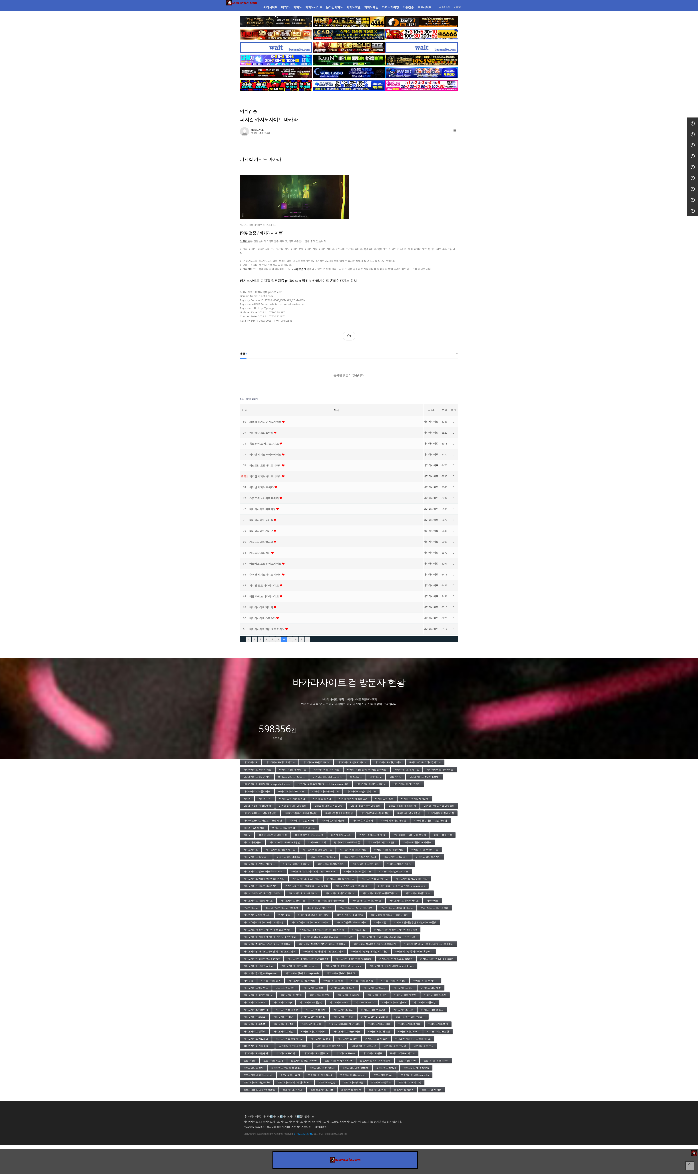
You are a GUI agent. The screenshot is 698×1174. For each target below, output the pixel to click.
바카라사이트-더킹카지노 (388, 762)
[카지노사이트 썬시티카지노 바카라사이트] (421, 60)
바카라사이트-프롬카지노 (257, 791)
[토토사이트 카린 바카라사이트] (349, 60)
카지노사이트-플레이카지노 (404, 900)
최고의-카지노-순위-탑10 (350, 915)
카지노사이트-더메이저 (425, 980)
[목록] (454, 130)
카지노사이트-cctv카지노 (353, 849)
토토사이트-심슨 (327, 1082)
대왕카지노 (376, 776)
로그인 (458, 7)
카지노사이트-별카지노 (293, 900)
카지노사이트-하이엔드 (256, 987)
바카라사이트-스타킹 (261, 432)
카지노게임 (371, 7)
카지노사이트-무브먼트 (373, 1009)
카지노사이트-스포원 (438, 1031)
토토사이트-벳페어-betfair (338, 1060)
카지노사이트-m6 (365, 1002)
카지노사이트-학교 (311, 1024)
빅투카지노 (432, 900)
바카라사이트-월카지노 (406, 769)
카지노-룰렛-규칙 (443, 835)
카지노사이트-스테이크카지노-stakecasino (313, 871)
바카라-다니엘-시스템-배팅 (328, 806)
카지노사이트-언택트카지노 (393, 871)
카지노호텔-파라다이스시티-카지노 (310, 922)
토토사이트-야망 (407, 1060)
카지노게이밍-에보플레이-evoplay (300, 966)
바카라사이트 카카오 (261, 531)
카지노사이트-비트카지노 (296, 864)
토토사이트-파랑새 (253, 1067)
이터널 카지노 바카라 (261, 487)
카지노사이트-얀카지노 (399, 864)
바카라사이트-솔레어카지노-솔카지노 (366, 769)
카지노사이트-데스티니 (343, 987)
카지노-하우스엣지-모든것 (381, 842)
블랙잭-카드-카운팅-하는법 (309, 835)
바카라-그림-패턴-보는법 (292, 798)
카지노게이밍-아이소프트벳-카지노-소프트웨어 (429, 944)
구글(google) (298, 269)
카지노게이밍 (390, 7)
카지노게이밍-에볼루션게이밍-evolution (395, 929)
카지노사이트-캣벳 (431, 987)
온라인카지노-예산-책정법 (434, 907)
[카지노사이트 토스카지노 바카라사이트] (349, 85)
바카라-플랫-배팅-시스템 (441, 813)
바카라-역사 (309, 827)
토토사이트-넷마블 (353, 1082)
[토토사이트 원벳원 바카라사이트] (421, 21)
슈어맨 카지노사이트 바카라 (265, 574)
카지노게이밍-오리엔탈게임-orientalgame (392, 966)
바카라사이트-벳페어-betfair (424, 776)
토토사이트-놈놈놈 (404, 1089)
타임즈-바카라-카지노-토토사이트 (413, 1038)
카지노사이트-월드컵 (425, 1002)
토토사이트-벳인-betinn (416, 1067)
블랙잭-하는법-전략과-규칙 (273, 835)
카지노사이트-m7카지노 (256, 856)
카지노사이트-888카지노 (290, 856)
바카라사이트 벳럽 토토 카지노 (267, 629)
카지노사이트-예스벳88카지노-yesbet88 (306, 886)
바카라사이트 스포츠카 (262, 618)
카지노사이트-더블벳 (311, 1002)
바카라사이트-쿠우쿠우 (364, 1046)
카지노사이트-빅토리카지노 (280, 849)
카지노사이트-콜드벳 (379, 1031)
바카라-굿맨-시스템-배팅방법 (439, 806)
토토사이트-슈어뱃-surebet (258, 1075)
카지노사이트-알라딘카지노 (258, 995)
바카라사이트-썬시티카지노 (352, 762)
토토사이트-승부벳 (290, 1075)
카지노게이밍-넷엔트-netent (259, 966)
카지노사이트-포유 (286, 987)
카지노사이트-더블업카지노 (258, 900)
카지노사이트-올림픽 (255, 1024)
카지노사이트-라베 (316, 1009)
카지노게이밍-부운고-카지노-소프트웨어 (375, 944)
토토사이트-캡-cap (383, 1075)
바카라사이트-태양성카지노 (371, 784)
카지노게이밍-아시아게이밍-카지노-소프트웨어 (329, 936)
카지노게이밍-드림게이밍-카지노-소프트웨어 (322, 944)
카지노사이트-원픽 (271, 980)
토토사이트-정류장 (351, 1089)
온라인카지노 (334, 7)
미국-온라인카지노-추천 (319, 907)
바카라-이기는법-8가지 (302, 820)
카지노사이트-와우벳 (287, 1009)
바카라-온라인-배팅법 (333, 820)
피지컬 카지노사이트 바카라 (265, 476)
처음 (248, 639)
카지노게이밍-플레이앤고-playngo (262, 958)
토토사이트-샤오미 (273, 1060)
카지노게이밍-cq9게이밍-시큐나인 (369, 951)
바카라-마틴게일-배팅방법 (415, 798)
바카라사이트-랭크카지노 (316, 762)
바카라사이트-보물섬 (395, 1046)
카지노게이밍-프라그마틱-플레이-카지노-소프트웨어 (389, 936)
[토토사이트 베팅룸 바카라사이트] (276, 34)
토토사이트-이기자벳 (410, 1082)
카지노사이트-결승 (313, 987)
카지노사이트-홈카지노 (396, 856)
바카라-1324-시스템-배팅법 (375, 813)
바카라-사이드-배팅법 (283, 827)
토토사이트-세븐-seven (436, 1060)
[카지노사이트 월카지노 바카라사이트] (349, 72)
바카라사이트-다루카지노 (440, 769)
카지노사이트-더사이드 (393, 980)
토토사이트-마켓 (377, 1089)
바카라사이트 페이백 (261, 607)
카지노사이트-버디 (403, 987)
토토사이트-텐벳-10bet (320, 1075)
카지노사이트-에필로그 (256, 1038)
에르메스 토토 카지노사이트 (265, 563)
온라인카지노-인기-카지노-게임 (356, 907)
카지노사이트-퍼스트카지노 (303, 893)
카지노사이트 (313, 7)
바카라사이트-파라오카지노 (280, 762)
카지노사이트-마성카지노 (302, 980)
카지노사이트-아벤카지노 (424, 849)
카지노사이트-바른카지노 (347, 1031)
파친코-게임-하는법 (341, 835)
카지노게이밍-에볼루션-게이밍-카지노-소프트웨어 (270, 936)
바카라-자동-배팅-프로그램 (353, 798)
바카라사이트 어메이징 (262, 509)
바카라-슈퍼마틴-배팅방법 (257, 806)
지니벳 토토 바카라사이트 (264, 585)
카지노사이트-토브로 (255, 1002)
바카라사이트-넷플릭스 (316, 1053)
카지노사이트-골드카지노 (305, 878)
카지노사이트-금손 (403, 1009)
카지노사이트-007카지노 (375, 878)
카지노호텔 (353, 7)
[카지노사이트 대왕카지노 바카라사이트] (276, 21)
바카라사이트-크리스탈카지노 (425, 762)
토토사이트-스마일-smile (257, 1082)
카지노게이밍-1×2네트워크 (341, 973)
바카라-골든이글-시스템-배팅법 (430, 820)
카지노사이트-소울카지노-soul (360, 856)
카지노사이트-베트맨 (376, 1038)
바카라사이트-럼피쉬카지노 (361, 791)
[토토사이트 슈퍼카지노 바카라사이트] (421, 34)
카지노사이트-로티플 (409, 1024)
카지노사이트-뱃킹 (283, 1031)
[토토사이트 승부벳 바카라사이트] (349, 47)
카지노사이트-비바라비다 (374, 1016)
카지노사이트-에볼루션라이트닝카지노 (264, 878)
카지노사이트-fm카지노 (323, 856)
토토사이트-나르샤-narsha (415, 1075)
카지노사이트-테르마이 (256, 1009)
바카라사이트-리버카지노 (407, 784)
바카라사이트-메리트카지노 (327, 776)
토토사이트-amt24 (386, 1067)
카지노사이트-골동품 (362, 980)
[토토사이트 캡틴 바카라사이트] (421, 72)
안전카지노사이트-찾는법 (257, 915)
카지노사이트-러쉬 (347, 1038)
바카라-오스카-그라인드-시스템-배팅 (263, 820)
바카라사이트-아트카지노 (330, 1046)
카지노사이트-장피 (438, 1024)
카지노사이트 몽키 (260, 552)
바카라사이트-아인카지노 (257, 776)
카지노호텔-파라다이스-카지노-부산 (389, 915)
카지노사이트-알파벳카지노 (388, 849)
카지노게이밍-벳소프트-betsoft (395, 958)
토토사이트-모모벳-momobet (259, 1089)
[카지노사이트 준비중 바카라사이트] (276, 47)
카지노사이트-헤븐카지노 (331, 864)
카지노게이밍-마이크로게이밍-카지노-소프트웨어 (269, 951)
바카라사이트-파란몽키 (256, 1053)
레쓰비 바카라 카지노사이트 (265, 421)
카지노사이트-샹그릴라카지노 (411, 878)
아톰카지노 (396, 776)
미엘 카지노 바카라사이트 (264, 596)
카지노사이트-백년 (283, 1016)
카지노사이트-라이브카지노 (410, 1016)
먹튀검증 (408, 7)
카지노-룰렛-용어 (253, 842)
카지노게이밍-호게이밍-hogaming (344, 966)
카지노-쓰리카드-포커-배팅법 (285, 842)
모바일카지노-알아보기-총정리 (410, 835)
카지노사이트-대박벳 (349, 995)
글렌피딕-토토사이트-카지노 (294, 1046)
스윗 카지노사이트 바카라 (264, 498)
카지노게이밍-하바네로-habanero (353, 958)
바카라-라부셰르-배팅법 (393, 820)
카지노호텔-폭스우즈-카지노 (351, 922)
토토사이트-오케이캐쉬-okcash (294, 1082)
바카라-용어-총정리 (363, 820)
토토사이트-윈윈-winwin (304, 1060)
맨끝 (307, 639)
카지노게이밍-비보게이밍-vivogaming (308, 958)
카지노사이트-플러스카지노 (340, 893)
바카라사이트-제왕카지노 (292, 769)
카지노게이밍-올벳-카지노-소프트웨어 (323, 951)
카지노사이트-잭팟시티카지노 (259, 864)
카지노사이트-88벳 (320, 995)
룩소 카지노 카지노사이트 (264, 443)
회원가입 (445, 7)
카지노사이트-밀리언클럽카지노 (260, 886)
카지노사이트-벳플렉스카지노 (328, 900)
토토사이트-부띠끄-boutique (286, 1067)
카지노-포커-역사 (317, 842)
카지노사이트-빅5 (377, 995)
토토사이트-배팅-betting (355, 1067)
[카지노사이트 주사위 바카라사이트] (421, 85)
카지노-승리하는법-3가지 (372, 835)
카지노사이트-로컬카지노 (289, 1038)
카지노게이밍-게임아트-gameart (261, 973)
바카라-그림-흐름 (384, 798)
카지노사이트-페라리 (255, 1016)
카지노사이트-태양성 (405, 995)
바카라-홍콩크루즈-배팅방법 (365, 806)
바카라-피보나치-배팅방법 (292, 806)
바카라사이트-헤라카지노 (325, 791)
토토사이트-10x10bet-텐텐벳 (375, 1060)
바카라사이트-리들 (286, 1053)
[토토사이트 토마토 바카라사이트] (276, 85)
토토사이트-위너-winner (353, 1075)
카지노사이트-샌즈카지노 (365, 864)
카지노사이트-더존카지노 (357, 871)
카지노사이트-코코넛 (432, 1009)
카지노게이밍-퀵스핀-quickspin (436, 958)
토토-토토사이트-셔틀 (321, 1089)
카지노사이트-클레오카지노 (317, 849)
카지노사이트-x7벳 (283, 1024)
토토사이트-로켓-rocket (322, 1067)
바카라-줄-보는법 (322, 798)
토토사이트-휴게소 (292, 1089)
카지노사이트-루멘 (343, 1016)
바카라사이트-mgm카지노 (257, 769)
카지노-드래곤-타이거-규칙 (417, 842)
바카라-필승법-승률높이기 (402, 806)
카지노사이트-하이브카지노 (367, 900)
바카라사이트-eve (345, 1053)
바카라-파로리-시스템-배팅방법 (260, 813)
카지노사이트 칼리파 (261, 541)
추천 (453, 410)
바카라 (285, 7)
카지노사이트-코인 (343, 1009)
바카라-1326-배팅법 (254, 827)
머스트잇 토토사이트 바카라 (265, 465)
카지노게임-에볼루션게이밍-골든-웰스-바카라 (267, 929)
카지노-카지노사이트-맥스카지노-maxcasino (401, 886)
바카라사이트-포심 (424, 1046)
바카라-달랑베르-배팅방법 (339, 813)
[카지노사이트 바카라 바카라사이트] (242, 7)
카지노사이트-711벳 (291, 995)
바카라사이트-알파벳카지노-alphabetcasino (267, 784)
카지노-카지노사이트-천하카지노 (353, 886)
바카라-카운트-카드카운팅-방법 (300, 813)
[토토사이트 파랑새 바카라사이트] (276, 60)
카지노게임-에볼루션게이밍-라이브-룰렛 (415, 922)
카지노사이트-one (320, 1038)
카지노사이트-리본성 (435, 995)
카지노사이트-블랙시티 (313, 1016)
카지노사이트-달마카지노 (340, 878)
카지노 (297, 7)
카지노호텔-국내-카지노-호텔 (313, 915)
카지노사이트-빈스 (333, 980)
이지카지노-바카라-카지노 (257, 1046)
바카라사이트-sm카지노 (326, 769)
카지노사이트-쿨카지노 (428, 856)
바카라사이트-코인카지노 (291, 776)
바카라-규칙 (265, 798)
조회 (444, 410)
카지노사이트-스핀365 (394, 1002)
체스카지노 (356, 776)
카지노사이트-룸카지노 (418, 893)
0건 (255, 133)
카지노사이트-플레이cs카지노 (344, 1024)
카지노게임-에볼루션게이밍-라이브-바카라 (321, 929)
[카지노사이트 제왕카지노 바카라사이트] (276, 72)
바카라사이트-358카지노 (291, 791)
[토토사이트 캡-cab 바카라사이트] (349, 34)
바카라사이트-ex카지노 (402, 1053)
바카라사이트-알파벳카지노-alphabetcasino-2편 (323, 784)
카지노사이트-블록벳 (255, 1031)
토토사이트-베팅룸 (431, 1089)
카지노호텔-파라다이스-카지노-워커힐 (264, 922)
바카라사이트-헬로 (372, 1053)
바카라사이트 (269, 7)
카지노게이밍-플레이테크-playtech (413, 951)
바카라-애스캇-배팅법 (408, 813)
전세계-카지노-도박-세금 (347, 842)
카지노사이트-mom (408, 1031)
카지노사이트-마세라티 (313, 1031)
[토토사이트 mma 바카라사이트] (349, 21)
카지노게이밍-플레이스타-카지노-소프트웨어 (267, 944)
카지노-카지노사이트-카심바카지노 (262, 893)
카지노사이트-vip (283, 1002)
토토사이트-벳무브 (381, 1082)
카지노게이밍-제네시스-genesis (302, 973)
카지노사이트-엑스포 (375, 987)
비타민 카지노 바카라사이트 (265, 454)
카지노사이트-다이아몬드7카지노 (380, 893)
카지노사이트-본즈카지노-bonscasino (263, 871)
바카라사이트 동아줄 (261, 520)
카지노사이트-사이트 (379, 1024)
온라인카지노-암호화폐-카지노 (397, 907)
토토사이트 (424, 7)
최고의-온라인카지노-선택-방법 (282, 907)
